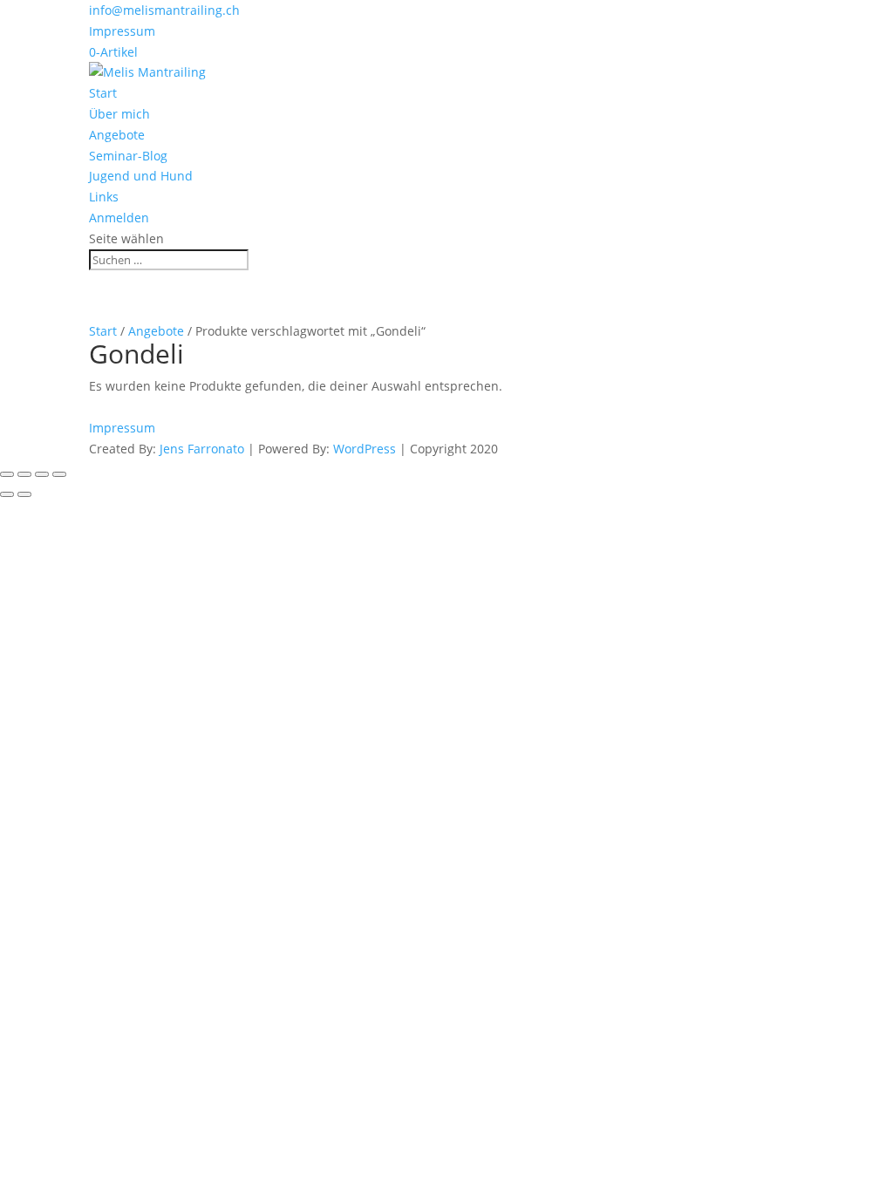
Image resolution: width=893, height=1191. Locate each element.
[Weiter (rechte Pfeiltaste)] (24, 494)
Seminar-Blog (128, 155)
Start (103, 93)
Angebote (117, 134)
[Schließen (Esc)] (59, 474)
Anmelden (119, 217)
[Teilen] (42, 474)
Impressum (122, 31)
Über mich (119, 113)
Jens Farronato (202, 448)
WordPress (364, 448)
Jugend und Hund (141, 175)
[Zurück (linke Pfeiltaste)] (7, 494)
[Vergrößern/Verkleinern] (7, 474)
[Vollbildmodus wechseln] (24, 474)
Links (104, 196)
